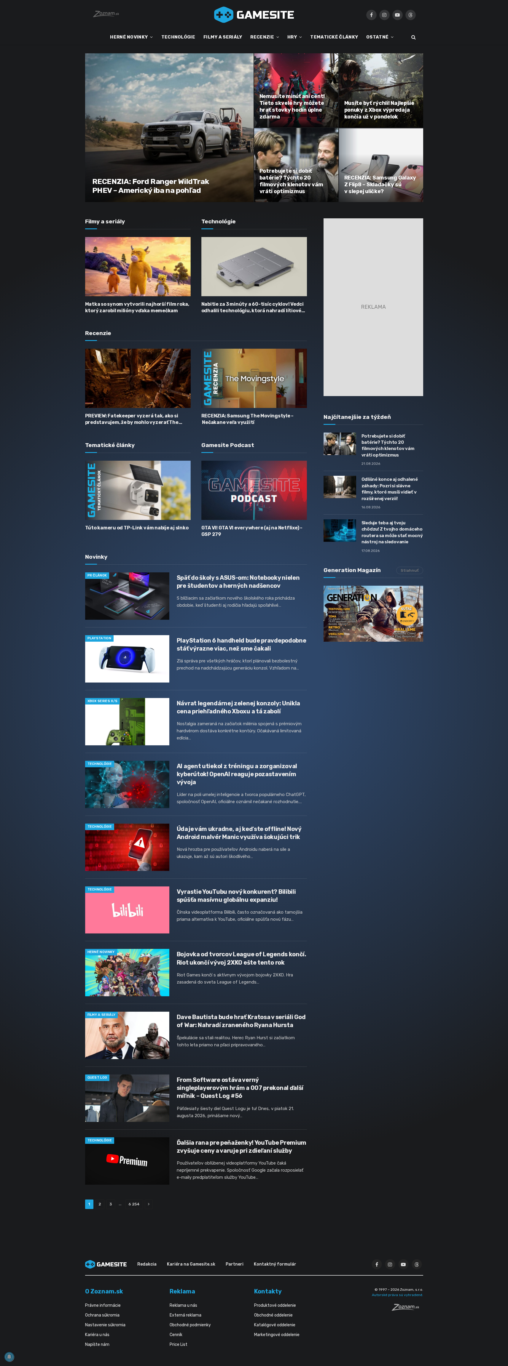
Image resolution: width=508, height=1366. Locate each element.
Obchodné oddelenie (273, 1315)
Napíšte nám (97, 1344)
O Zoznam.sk (104, 1291)
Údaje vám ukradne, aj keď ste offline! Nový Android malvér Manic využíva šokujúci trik (239, 832)
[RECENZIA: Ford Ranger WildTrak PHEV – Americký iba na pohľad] (169, 127)
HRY (292, 37)
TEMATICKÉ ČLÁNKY (334, 37)
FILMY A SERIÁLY (222, 37)
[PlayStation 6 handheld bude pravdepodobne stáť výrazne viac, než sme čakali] (127, 659)
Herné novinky (101, 952)
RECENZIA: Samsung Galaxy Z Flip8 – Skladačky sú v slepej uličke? (380, 184)
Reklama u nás (183, 1305)
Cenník (176, 1334)
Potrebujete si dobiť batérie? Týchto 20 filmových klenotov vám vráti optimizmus (291, 181)
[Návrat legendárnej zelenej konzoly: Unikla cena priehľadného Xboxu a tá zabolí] (127, 721)
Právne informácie (103, 1305)
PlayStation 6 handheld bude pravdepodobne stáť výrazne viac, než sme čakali (241, 644)
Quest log (97, 1078)
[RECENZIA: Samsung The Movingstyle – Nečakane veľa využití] (254, 378)
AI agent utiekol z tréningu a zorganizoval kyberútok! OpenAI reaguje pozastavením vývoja (237, 774)
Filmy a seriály (101, 1015)
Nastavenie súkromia (105, 1324)
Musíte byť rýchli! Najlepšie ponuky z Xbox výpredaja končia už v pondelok (379, 110)
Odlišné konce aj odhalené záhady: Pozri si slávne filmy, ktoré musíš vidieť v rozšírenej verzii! (390, 489)
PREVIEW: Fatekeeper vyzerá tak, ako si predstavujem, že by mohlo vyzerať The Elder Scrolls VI (132, 419)
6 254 (134, 1204)
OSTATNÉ (377, 37)
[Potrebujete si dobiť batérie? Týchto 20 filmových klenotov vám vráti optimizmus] (296, 165)
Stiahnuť (410, 570)
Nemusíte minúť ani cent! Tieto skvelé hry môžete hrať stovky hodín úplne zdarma (292, 106)
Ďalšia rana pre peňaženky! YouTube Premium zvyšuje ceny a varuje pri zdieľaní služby (241, 1146)
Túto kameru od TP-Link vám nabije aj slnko (137, 528)
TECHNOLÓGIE (178, 37)
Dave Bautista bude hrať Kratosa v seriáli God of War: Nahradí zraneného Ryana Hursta (241, 1021)
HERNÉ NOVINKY (129, 37)
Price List (178, 1344)
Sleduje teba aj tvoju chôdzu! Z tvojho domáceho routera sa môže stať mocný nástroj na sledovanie (392, 532)
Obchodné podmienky (190, 1324)
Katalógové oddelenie (274, 1324)
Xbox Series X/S (102, 701)
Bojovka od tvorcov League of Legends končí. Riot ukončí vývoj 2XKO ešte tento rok (241, 958)
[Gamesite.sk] (254, 15)
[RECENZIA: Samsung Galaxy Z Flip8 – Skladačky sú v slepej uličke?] (381, 165)
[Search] (413, 37)
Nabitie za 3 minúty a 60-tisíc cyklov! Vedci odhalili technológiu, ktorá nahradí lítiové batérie (252, 307)
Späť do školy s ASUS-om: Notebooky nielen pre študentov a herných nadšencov (238, 581)
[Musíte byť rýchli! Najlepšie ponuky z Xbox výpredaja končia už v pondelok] (381, 90)
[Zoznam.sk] (407, 1309)
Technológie (99, 764)
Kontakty (268, 1291)
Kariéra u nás (97, 1334)
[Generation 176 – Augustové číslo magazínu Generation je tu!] (373, 614)
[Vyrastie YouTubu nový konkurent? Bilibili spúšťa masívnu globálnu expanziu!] (127, 910)
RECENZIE (262, 37)
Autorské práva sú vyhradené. (397, 1295)
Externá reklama (185, 1315)
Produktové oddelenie (275, 1305)
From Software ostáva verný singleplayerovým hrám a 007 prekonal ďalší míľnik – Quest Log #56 (240, 1087)
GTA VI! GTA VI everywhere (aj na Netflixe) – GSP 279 (251, 531)
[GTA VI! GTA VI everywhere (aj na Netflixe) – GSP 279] (254, 490)
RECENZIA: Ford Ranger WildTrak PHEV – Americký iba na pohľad (150, 186)
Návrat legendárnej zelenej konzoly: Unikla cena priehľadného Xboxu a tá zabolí (238, 707)
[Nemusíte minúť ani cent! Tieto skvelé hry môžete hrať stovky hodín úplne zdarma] (296, 90)
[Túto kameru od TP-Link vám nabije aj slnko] (138, 490)
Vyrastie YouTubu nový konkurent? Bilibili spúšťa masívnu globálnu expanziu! (236, 895)
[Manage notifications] (9, 1357)
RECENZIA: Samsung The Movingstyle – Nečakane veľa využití (247, 419)
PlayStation (99, 638)
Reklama (182, 1291)
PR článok (97, 575)
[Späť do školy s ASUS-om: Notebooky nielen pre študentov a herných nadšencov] (127, 596)
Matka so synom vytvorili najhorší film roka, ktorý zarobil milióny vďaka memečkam (137, 307)
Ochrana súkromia (102, 1315)
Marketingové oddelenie (277, 1334)
